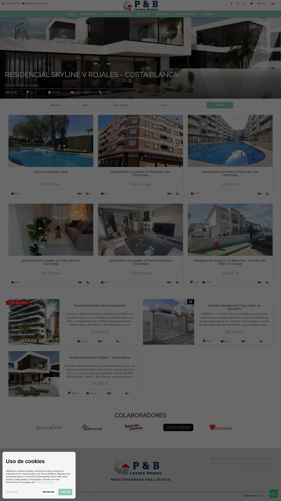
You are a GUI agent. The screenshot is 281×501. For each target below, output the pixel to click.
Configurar (12, 491)
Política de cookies (44, 482)
